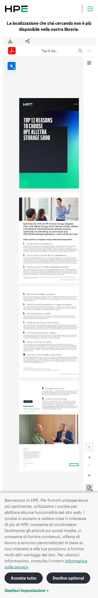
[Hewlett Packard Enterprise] (16, 9)
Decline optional (68, 578)
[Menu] (90, 9)
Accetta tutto (23, 578)
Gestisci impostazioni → (27, 590)
